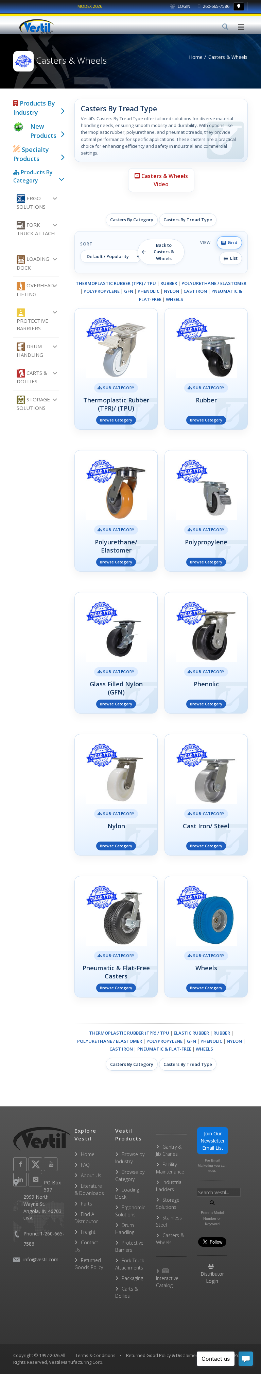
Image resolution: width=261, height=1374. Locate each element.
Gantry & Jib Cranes (168, 1150)
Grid (232, 242)
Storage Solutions (33, 403)
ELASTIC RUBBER (191, 1033)
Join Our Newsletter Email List (213, 1140)
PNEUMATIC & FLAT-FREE (164, 1049)
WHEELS (174, 299)
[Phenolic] (206, 652)
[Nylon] (116, 794)
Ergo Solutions (31, 202)
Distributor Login (212, 1277)
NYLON (171, 291)
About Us (91, 1175)
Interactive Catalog (167, 1282)
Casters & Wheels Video (164, 180)
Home (196, 57)
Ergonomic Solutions (130, 1211)
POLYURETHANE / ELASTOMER (213, 283)
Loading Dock (33, 263)
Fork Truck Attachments (129, 1264)
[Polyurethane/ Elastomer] (116, 510)
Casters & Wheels (170, 1239)
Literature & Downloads (89, 1189)
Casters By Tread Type (187, 220)
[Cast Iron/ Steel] (206, 794)
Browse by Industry (129, 1158)
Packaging (132, 1278)
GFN (128, 291)
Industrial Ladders (169, 1186)
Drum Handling (30, 350)
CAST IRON (195, 291)
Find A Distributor (86, 1218)
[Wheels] (206, 936)
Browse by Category (129, 1175)
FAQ (85, 1165)
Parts (86, 1203)
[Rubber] (206, 368)
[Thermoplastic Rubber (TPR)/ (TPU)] (116, 368)
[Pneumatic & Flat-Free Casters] (116, 936)
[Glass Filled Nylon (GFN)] (116, 652)
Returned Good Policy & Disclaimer (161, 1355)
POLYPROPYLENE (102, 291)
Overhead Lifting (35, 289)
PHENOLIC (148, 291)
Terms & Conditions (95, 1355)
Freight (88, 1232)
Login (183, 6)
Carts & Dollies (32, 377)
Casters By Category (131, 220)
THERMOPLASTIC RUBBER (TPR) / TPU (116, 283)
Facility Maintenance (170, 1168)
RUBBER (168, 283)
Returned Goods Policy (88, 1264)
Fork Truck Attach (36, 229)
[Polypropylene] (206, 510)
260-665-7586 (215, 6)
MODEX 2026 (89, 6)
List (233, 258)
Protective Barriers (32, 324)
